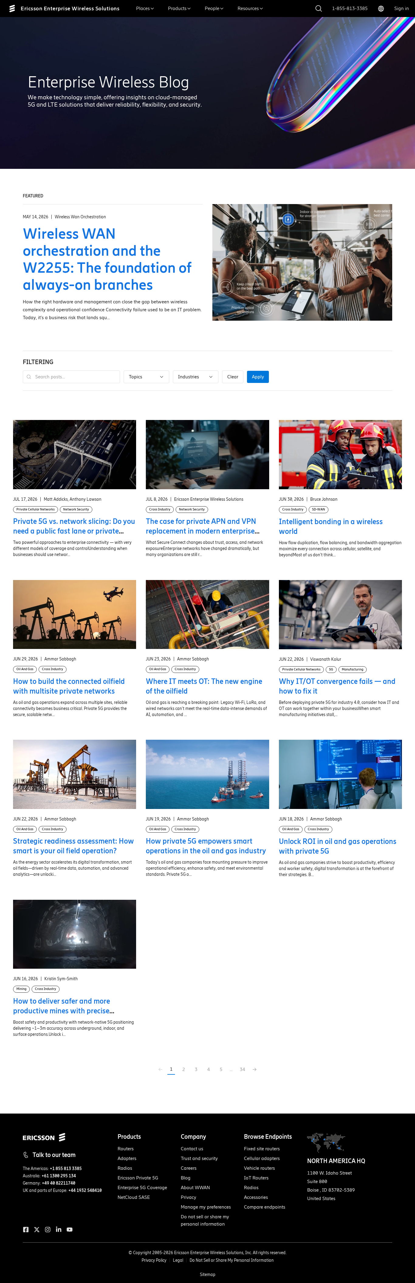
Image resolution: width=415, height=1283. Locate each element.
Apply (258, 377)
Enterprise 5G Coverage (142, 1187)
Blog (185, 1178)
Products (177, 8)
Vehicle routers (259, 1168)
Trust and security (199, 1158)
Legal (178, 1260)
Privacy (188, 1197)
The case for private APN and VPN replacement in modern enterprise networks (201, 531)
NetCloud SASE (134, 1197)
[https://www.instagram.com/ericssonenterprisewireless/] (48, 1230)
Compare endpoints (264, 1207)
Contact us (192, 1149)
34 (242, 1069)
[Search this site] (319, 8)
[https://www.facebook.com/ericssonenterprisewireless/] (26, 1230)
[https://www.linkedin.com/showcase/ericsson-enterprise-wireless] (59, 1230)
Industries (188, 377)
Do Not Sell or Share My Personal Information (232, 1260)
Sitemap (207, 1274)
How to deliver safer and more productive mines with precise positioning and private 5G (61, 1011)
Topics (135, 377)
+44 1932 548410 (85, 1190)
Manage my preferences (206, 1207)
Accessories (256, 1197)
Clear (232, 377)
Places (143, 8)
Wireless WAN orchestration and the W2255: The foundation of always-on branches (107, 259)
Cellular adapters (262, 1158)
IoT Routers (256, 1178)
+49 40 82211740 (58, 1183)
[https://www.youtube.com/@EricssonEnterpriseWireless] (70, 1230)
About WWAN (195, 1187)
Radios (125, 1168)
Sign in (401, 8)
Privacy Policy (154, 1260)
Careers (189, 1168)
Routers (126, 1149)
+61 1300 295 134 (59, 1176)
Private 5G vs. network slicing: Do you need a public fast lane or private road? (74, 531)
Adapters (127, 1158)
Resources (248, 8)
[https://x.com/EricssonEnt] (37, 1230)
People (212, 8)
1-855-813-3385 (350, 8)
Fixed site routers (262, 1149)
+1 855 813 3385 (66, 1168)
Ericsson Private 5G (138, 1178)
